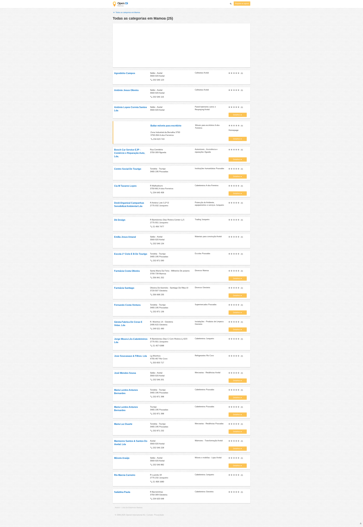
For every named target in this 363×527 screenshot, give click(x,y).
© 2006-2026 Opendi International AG (130, 515)
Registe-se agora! (242, 4)
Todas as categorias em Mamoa (127, 12)
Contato (150, 515)
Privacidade (159, 515)
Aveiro (117, 508)
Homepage (234, 130)
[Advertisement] (181, 45)
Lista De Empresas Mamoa (132, 508)
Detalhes (236, 115)
